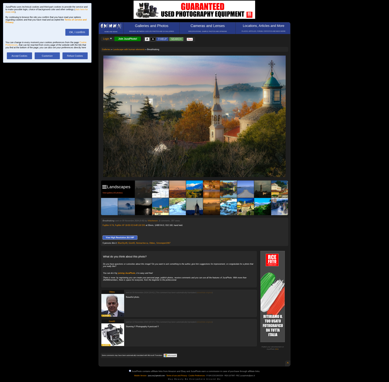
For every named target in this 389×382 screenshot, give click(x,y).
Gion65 (132, 243)
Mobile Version (140, 376)
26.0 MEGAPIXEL (197, 171)
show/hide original (204, 293)
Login (106, 39)
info (276, 349)
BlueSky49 (122, 243)
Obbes (152, 243)
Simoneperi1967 (163, 243)
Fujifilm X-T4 (108, 225)
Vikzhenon (153, 221)
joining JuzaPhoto (126, 273)
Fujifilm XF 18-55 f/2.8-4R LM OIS (130, 225)
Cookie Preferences (197, 376)
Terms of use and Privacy (176, 376)
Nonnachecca (142, 243)
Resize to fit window (196, 61)
